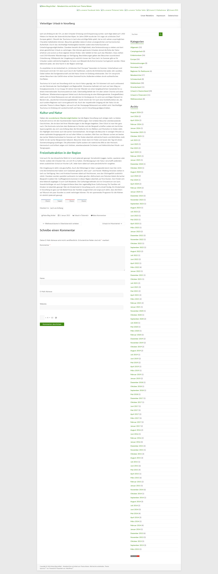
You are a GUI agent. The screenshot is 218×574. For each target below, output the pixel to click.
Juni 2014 (134, 509)
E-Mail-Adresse (46, 292)
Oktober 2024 (136, 168)
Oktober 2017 (136, 402)
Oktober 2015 (136, 454)
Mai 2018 (134, 394)
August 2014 (135, 502)
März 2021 (134, 299)
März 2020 (134, 331)
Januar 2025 (135, 160)
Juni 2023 (134, 216)
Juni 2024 (134, 176)
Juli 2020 (134, 323)
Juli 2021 (134, 283)
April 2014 (134, 517)
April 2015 (134, 474)
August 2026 (135, 112)
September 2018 (137, 390)
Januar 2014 (135, 529)
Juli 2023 (134, 212)
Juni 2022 (134, 259)
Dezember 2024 (136, 164)
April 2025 (134, 152)
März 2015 (134, 478)
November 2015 (136, 450)
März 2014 (134, 521)
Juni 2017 (134, 406)
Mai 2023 (134, 220)
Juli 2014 (134, 505)
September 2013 (137, 545)
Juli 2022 (134, 255)
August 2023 (135, 208)
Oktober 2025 (136, 136)
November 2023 (136, 200)
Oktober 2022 (136, 243)
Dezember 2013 (136, 533)
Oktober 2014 (136, 494)
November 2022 (136, 239)
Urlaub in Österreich (81, 215)
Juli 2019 (134, 355)
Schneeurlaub (135, 79)
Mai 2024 (134, 180)
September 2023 (137, 204)
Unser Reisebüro (147, 16)
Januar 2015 (135, 486)
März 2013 (134, 549)
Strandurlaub (135, 87)
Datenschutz (173, 16)
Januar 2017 (135, 426)
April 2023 (134, 224)
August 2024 (135, 172)
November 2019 (136, 343)
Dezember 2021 (136, 275)
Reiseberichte (135, 75)
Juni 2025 (134, 144)
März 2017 (134, 418)
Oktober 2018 (136, 386)
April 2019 (134, 367)
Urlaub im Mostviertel (112, 224)
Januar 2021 (135, 307)
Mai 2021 (134, 291)
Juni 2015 (134, 466)
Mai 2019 (134, 363)
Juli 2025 (134, 140)
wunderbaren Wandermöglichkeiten (63, 118)
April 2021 (134, 295)
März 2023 (134, 228)
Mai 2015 (134, 470)
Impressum (161, 16)
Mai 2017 (134, 410)
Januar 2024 (135, 192)
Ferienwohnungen (137, 63)
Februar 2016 (135, 438)
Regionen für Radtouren (139, 71)
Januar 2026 (135, 128)
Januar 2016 (135, 442)
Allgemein (134, 47)
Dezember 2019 (136, 339)
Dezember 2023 (136, 196)
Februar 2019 (135, 374)
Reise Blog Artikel (49, 215)
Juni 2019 (134, 359)
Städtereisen (135, 83)
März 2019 (134, 370)
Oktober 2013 (136, 541)
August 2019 (135, 351)
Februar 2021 (135, 303)
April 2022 (134, 263)
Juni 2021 (134, 287)
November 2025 (136, 132)
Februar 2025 (135, 156)
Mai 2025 (134, 148)
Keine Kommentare (99, 215)
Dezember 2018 (136, 382)
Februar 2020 (135, 335)
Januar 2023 (135, 231)
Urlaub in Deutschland (139, 91)
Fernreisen (134, 67)
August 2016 (135, 430)
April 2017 (134, 414)
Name (42, 278)
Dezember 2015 (136, 446)
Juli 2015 (134, 462)
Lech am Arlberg (56, 208)
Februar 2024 (135, 188)
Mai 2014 (134, 513)
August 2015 (135, 458)
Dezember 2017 (136, 398)
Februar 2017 (135, 422)
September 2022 (137, 247)
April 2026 (134, 120)
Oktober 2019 (136, 347)
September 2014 (137, 498)
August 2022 (135, 251)
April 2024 (134, 184)
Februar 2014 (135, 525)
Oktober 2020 (136, 315)
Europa (133, 59)
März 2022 (134, 267)
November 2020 (136, 311)
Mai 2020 (134, 327)
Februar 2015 (135, 482)
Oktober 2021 (136, 279)
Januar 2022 (135, 271)
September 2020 (137, 319)
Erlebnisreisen (136, 55)
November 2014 (136, 490)
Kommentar (45, 245)
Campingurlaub (136, 51)
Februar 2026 (135, 124)
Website (43, 304)
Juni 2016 (134, 434)
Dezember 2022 (136, 235)
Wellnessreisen (136, 99)
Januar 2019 (135, 378)
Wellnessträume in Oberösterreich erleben (61, 224)
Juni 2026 (134, 116)
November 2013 (136, 537)
